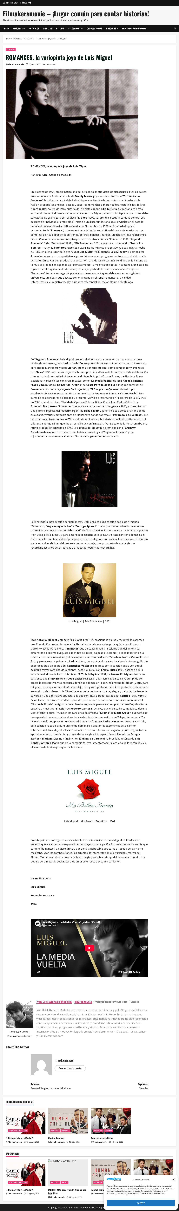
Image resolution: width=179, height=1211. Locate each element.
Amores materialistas (102, 1138)
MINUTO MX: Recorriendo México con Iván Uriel (67, 1191)
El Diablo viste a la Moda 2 (19, 1138)
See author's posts (70, 1068)
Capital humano (56, 1138)
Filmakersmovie (16, 64)
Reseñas (60, 28)
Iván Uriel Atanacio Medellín (54, 1001)
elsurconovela (83, 1001)
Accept (141, 1203)
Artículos (34, 28)
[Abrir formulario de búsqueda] (175, 28)
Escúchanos (74, 28)
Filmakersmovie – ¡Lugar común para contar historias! (76, 13)
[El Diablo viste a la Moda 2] (25, 1121)
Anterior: (51, 1086)
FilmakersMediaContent (134, 28)
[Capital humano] (68, 1121)
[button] (173, 1179)
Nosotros (111, 28)
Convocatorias (94, 28)
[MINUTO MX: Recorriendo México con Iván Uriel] (68, 1172)
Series (65, 1182)
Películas (18, 28)
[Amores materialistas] (111, 1121)
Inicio (6, 28)
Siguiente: (143, 1086)
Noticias (47, 28)
